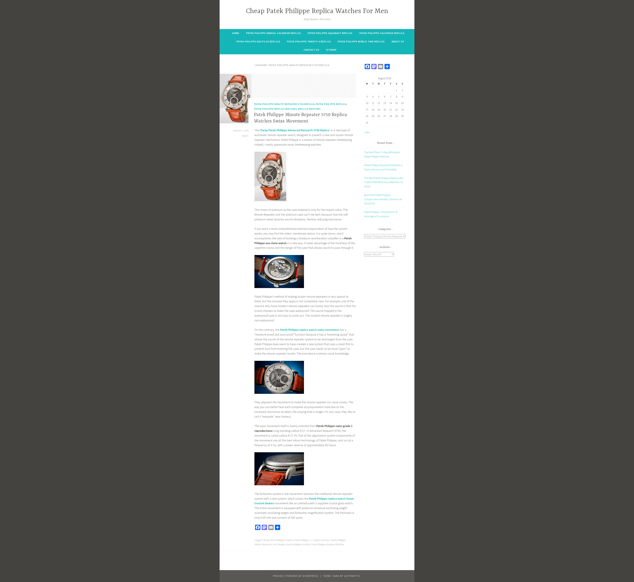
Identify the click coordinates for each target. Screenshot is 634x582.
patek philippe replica (298, 544)
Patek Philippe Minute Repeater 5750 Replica (284, 104)
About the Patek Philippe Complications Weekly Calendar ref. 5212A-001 (383, 199)
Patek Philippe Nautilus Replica (258, 41)
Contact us (311, 49)
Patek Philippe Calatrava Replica (381, 33)
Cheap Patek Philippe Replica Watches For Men (317, 11)
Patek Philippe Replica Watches (275, 108)
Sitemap (331, 49)
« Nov (367, 132)
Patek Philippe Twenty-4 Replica (309, 41)
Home (235, 33)
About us (398, 41)
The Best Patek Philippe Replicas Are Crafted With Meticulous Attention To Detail (384, 182)
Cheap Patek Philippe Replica (278, 540)
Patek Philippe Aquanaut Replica (330, 33)
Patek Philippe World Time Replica (361, 41)
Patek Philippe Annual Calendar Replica (273, 33)
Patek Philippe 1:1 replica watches (312, 540)
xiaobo (245, 136)
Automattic (352, 576)
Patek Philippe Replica (331, 104)
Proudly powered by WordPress (295, 576)
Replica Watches (309, 108)
